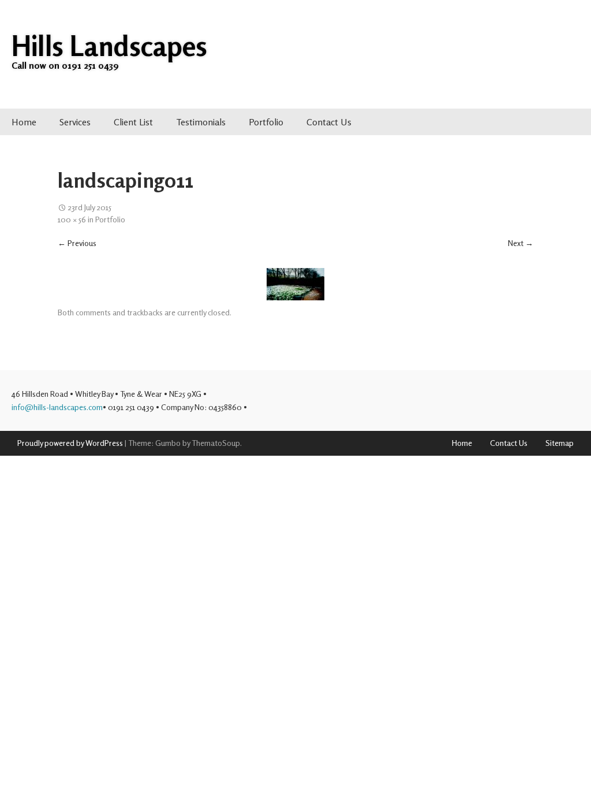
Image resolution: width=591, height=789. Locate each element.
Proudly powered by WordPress (70, 443)
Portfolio (266, 122)
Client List (133, 122)
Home (24, 122)
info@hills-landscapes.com (57, 407)
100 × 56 (72, 218)
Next (520, 243)
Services (75, 122)
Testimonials (201, 122)
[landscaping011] (295, 284)
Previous (77, 243)
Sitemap (559, 443)
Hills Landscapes (109, 45)
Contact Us (328, 122)
